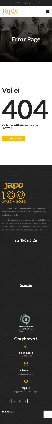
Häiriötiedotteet (26, 259)
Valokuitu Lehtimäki (26, 306)
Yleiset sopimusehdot (26, 269)
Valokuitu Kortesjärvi (26, 296)
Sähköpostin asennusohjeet (26, 262)
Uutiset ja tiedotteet (26, 255)
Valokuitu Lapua (26, 303)
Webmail (26, 248)
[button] (13, 138)
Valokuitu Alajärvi (26, 289)
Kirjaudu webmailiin (34, 3)
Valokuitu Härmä (26, 292)
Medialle (26, 280)
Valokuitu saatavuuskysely (26, 245)
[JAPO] (10, 11)
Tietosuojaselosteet (26, 266)
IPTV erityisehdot (26, 276)
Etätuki (18, 3)
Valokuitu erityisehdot (26, 273)
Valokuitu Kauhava (26, 299)
